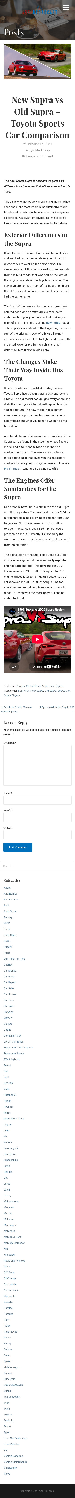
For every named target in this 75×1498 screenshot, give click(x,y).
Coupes (20, 686)
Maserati (9, 1207)
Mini (6, 1248)
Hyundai (8, 1106)
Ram (6, 1319)
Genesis (8, 1083)
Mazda (8, 1213)
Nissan (7, 1266)
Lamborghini (11, 1148)
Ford (6, 1077)
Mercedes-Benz (13, 1237)
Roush (7, 1337)
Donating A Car (12, 1035)
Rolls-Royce (10, 1331)
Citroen (8, 1018)
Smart (7, 1355)
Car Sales (9, 988)
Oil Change (10, 1278)
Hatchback (10, 1094)
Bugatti (8, 946)
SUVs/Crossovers (14, 1385)
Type (6, 1432)
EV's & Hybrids (12, 1059)
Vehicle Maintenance (15, 1461)
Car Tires (9, 1000)
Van (6, 1450)
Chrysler (8, 1012)
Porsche (8, 1313)
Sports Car (64, 690)
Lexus (7, 1166)
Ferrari (7, 1065)
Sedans (8, 1349)
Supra (7, 695)
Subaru (8, 1373)
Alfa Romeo (11, 893)
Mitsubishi (9, 1254)
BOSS (7, 941)
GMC (6, 1089)
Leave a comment (39, 156)
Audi (6, 905)
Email (7, 810)
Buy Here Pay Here (14, 958)
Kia (5, 1136)
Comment (9, 742)
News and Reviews (14, 1260)
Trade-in (8, 1420)
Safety (7, 1343)
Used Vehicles (12, 1444)
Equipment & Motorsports (18, 1047)
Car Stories (10, 994)
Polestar (8, 1302)
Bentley (8, 917)
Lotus (7, 1183)
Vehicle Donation (13, 1456)
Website (8, 828)
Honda (7, 1100)
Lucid (7, 1189)
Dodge (7, 1029)
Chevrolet (9, 1006)
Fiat (6, 1071)
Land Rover (10, 1154)
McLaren (9, 1219)
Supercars (48, 686)
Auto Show (10, 911)
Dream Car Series (14, 1041)
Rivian (7, 1325)
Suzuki (7, 1390)
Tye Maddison (39, 150)
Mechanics (10, 1225)
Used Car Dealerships (16, 1438)
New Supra (36, 690)
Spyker (8, 1361)
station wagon (12, 1367)
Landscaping (11, 1160)
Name (7, 793)
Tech (6, 1402)
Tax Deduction (12, 1396)
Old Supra (50, 690)
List (6, 1177)
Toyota (59, 686)
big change (11, 468)
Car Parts (9, 976)
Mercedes (9, 1231)
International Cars (14, 1118)
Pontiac (8, 1308)
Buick (7, 952)
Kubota (8, 1142)
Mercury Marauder (14, 1242)
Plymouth (9, 1296)
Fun (20, 690)
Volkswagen (10, 1467)
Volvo (7, 1473)
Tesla (7, 1408)
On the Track (33, 686)
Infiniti (7, 1112)
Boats (7, 929)
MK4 (26, 690)
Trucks (7, 1426)
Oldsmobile (10, 1284)
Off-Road (9, 1272)
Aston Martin (11, 899)
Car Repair (10, 982)
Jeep (6, 1130)
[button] (66, 7)
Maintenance (11, 1201)
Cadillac (8, 964)
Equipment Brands (14, 1053)
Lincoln (8, 1171)
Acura (7, 887)
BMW (7, 923)
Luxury (7, 1195)
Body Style (10, 935)
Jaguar (8, 1124)
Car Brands (10, 970)
